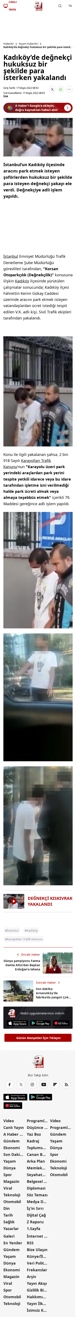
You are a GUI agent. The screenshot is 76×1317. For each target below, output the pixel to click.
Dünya (9, 1167)
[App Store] (17, 1023)
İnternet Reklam (38, 1236)
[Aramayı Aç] (59, 5)
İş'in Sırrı (35, 1208)
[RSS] (66, 1084)
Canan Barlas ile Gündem (38, 1154)
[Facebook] (9, 1084)
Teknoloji (11, 1194)
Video (8, 1120)
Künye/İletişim (38, 1256)
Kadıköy (22, 280)
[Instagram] (32, 1084)
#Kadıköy (31, 930)
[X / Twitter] (21, 1084)
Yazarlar (11, 1228)
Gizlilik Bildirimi (38, 1290)
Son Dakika (13, 1154)
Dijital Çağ (36, 1215)
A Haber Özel (14, 1134)
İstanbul (10, 256)
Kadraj (33, 1140)
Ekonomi (11, 1147)
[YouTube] (43, 1084)
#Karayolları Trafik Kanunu (24, 939)
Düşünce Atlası (38, 1127)
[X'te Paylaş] (52, 89)
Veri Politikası (38, 1263)
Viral (7, 1188)
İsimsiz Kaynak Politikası (38, 1310)
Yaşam (9, 1161)
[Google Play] (40, 1023)
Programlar (37, 1120)
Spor (7, 1174)
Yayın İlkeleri (38, 1303)
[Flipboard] (55, 1084)
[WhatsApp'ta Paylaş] (60, 89)
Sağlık (9, 1221)
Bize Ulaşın (37, 1249)
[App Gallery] (61, 1023)
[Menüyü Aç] (70, 5)
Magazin (11, 1181)
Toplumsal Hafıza (38, 1147)
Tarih (8, 1215)
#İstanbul (12, 930)
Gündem (11, 1140)
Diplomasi (36, 1188)
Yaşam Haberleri (28, 43)
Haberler (8, 43)
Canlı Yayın (13, 1127)
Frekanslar (37, 1269)
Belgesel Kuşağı (38, 1181)
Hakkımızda (38, 1296)
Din (6, 1208)
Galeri (9, 1236)
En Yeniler (12, 1242)
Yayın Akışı (37, 1283)
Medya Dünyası (38, 1201)
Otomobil (12, 1201)
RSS (30, 1242)
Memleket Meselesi (38, 1167)
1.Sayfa (33, 1228)
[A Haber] (38, 6)
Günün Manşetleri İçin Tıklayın (38, 1038)
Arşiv (31, 1276)
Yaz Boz (34, 1134)
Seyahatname (38, 1174)
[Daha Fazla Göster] (69, 89)
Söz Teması (37, 1194)
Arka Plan (36, 1161)
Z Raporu (35, 1221)
